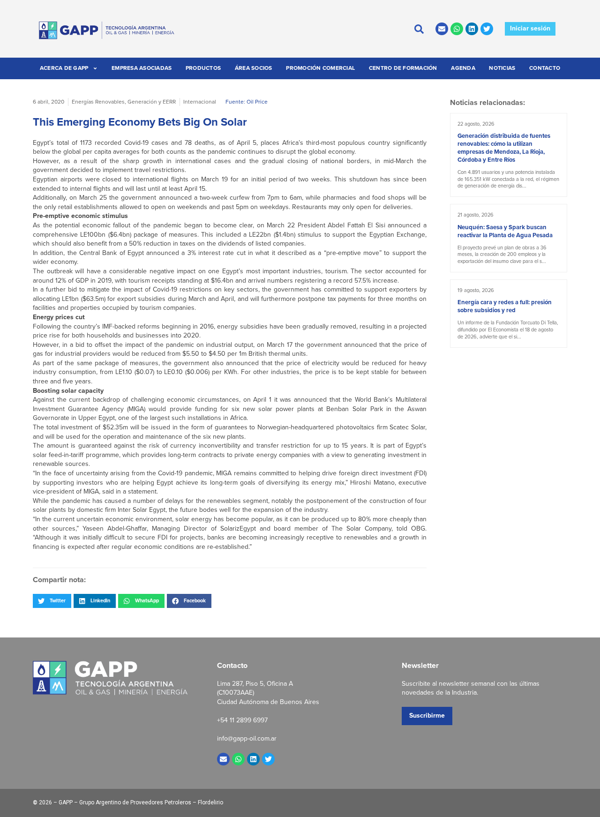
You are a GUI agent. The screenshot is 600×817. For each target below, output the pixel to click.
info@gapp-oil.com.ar (247, 738)
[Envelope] (441, 28)
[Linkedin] (471, 28)
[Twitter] (486, 28)
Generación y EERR (152, 101)
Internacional (199, 101)
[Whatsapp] (456, 28)
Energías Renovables (98, 101)
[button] (52, 601)
